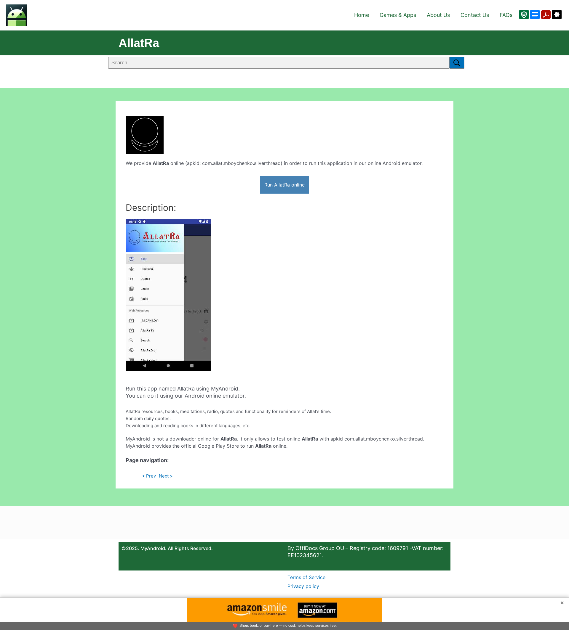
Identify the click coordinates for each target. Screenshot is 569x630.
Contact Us (475, 15)
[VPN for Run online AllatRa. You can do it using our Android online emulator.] (524, 14)
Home (361, 15)
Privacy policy (303, 586)
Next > (166, 476)
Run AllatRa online (284, 185)
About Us (438, 15)
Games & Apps (398, 15)
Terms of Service (306, 577)
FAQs (506, 15)
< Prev (149, 476)
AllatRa (139, 42)
